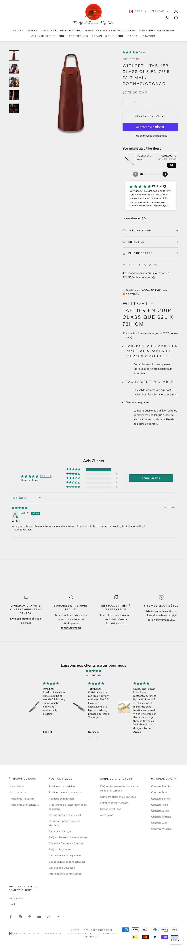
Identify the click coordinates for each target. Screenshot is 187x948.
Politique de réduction (61, 798)
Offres (32, 30)
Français (158, 11)
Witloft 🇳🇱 (131, 59)
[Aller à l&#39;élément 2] (14, 69)
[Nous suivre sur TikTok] (48, 917)
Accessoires (78, 36)
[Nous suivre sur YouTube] (39, 917)
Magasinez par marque (157, 30)
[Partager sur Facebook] (139, 264)
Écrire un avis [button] (151, 478)
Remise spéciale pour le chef (65, 815)
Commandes (16, 898)
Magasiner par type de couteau (110, 30)
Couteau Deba (159, 823)
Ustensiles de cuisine (48, 36)
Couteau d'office (160, 798)
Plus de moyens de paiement (150, 135)
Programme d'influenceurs (24, 804)
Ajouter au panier (150, 115)
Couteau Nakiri (159, 804)
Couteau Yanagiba (161, 829)
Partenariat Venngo (60, 831)
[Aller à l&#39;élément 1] (14, 55)
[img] (19, 508)
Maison (17, 30)
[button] (131, 52)
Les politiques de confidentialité (67, 862)
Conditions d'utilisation (62, 868)
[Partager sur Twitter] (144, 264)
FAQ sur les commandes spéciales (68, 837)
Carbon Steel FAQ (110, 809)
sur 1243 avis (93, 675)
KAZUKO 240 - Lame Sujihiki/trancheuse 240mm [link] (146, 157)
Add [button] (171, 165)
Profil (12, 904)
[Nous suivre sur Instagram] (20, 917)
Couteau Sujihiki (160, 811)
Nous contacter (17, 792)
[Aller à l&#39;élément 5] (14, 108)
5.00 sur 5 (45, 476)
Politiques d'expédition (62, 786)
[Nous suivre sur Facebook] (10, 917)
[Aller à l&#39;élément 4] (14, 95)
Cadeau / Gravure (142, 36)
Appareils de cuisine (108, 36)
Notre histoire (16, 786)
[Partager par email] (155, 264)
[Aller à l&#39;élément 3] (14, 82)
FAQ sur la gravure (59, 849)
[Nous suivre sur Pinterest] (29, 917)
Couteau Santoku (161, 786)
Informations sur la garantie (65, 855)
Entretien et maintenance (114, 803)
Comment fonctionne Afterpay (66, 843)
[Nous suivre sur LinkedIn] (58, 917)
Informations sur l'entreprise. (65, 874)
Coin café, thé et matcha (61, 30)
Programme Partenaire (21, 798)
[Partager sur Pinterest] (149, 264)
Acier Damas (107, 815)
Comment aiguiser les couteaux (118, 797)
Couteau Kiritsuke (161, 817)
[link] (129, 161)
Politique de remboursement (65, 792)
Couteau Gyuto (159, 792)
